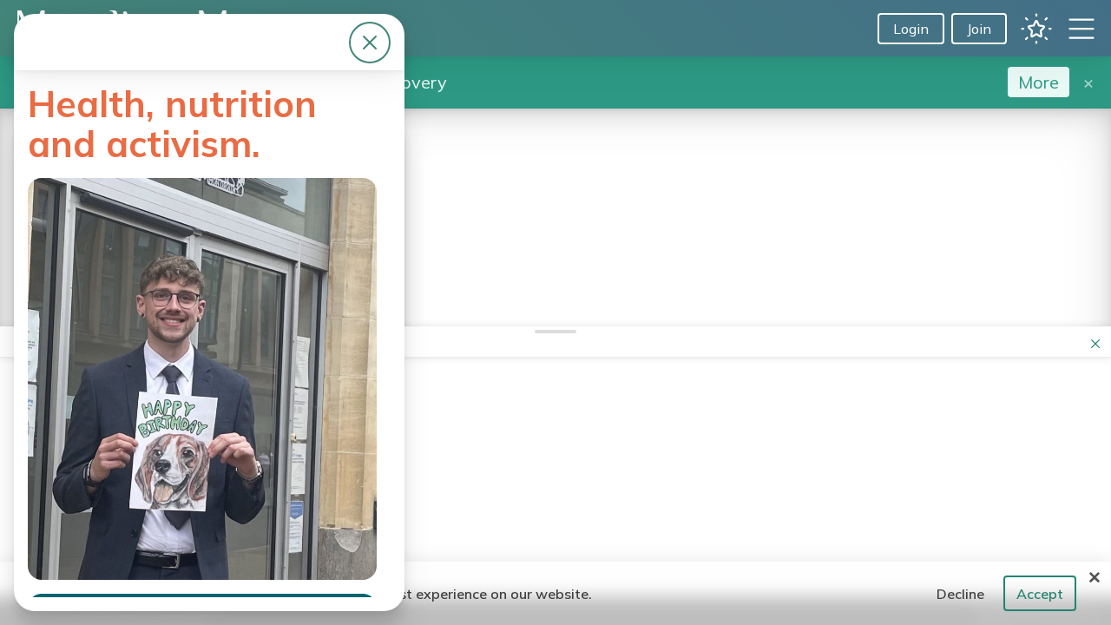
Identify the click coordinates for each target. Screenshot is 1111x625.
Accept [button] (1039, 593)
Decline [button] (960, 593)
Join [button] (979, 28)
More (1038, 82)
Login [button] (911, 28)
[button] (1036, 28)
